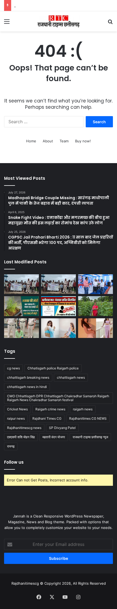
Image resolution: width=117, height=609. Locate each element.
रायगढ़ (10, 446)
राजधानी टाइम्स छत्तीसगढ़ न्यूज (90, 437)
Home (31, 141)
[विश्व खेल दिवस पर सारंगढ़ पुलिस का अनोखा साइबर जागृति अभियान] (58, 284)
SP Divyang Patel (62, 428)
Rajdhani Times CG (46, 418)
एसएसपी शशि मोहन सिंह (21, 437)
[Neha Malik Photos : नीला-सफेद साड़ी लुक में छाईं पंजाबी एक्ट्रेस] (58, 328)
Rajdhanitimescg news (24, 428)
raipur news (16, 418)
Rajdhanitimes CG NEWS (88, 418)
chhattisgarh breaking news (28, 377)
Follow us (14, 462)
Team (64, 141)
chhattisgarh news (71, 377)
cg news (13, 368)
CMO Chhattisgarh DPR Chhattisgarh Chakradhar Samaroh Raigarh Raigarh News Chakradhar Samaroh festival (58, 398)
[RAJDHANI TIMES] (58, 21)
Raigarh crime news (50, 409)
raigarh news (83, 409)
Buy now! (83, 141)
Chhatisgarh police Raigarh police (53, 368)
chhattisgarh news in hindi (27, 387)
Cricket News (17, 409)
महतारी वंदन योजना (53, 437)
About (48, 141)
